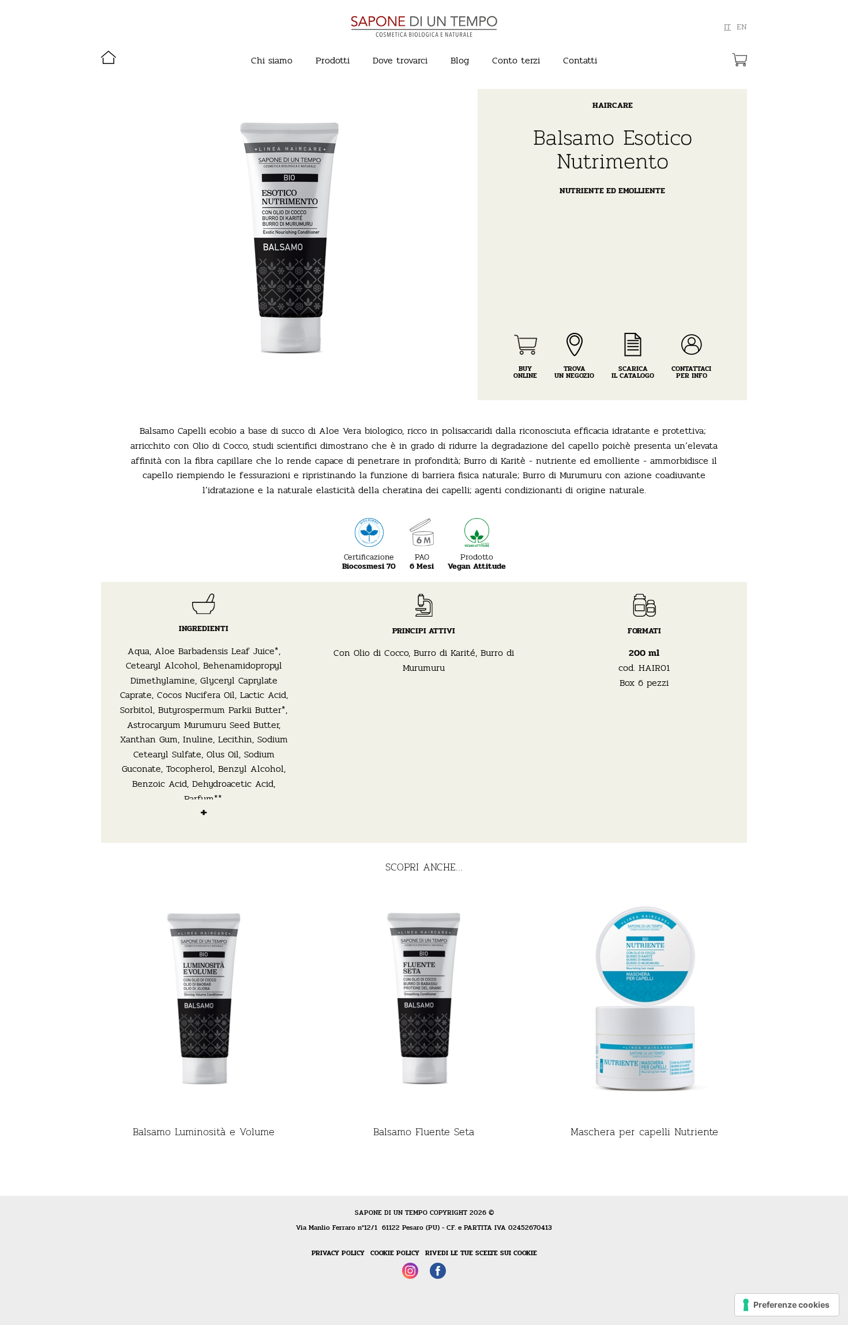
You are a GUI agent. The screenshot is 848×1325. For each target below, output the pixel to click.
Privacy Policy (338, 1253)
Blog (460, 60)
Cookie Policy (394, 1253)
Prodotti (333, 60)
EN (742, 27)
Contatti (580, 60)
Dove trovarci (400, 60)
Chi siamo (271, 60)
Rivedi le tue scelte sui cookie (481, 1253)
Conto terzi (516, 60)
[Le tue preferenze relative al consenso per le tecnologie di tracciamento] (787, 1305)
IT (727, 27)
